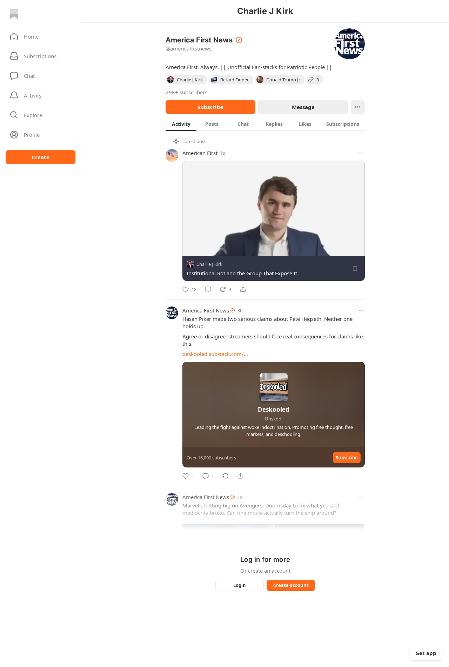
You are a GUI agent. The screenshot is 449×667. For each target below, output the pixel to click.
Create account (291, 585)
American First (199, 152)
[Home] (14, 14)
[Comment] (208, 289)
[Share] (243, 289)
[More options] (361, 153)
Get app (425, 652)
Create (40, 157)
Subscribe (210, 106)
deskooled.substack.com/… (215, 353)
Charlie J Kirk (209, 264)
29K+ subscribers (186, 92)
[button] (40, 36)
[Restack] (226, 475)
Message (303, 106)
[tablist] (265, 124)
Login (239, 585)
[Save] (355, 268)
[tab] (181, 124)
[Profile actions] (358, 107)
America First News (205, 310)
